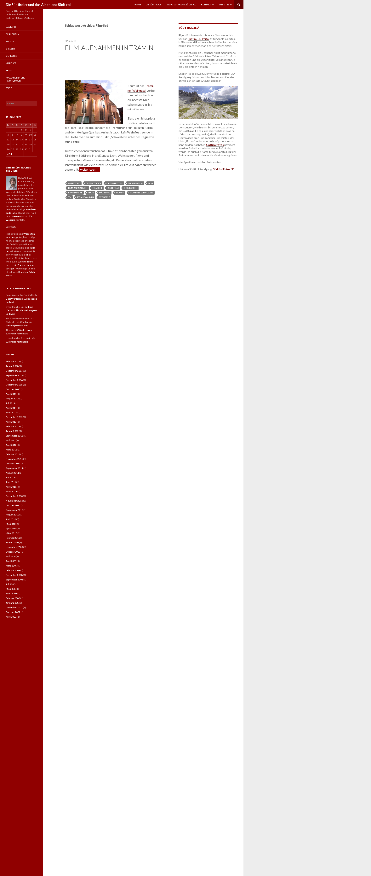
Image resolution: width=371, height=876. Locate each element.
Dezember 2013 (14, 417)
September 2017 (14, 375)
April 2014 (11, 407)
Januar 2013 (12, 431)
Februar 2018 (13, 361)
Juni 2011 (11, 482)
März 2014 (11, 412)
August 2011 (12, 472)
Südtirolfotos (215, 144)
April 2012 (11, 445)
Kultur (10, 41)
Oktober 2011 (13, 463)
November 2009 (14, 547)
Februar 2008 (13, 598)
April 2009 (11, 561)
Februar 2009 (13, 570)
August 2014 (12, 398)
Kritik (9, 70)
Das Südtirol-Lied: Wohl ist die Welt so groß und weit (21, 299)
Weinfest (104, 197)
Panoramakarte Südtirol (181, 4)
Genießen (11, 56)
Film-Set (97, 188)
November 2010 (14, 500)
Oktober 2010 (13, 505)
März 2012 (11, 449)
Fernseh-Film (135, 183)
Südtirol (104, 192)
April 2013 (11, 421)
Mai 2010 (10, 523)
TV (69, 197)
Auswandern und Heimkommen (15, 79)
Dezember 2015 (14, 384)
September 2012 (14, 435)
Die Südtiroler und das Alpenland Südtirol (38, 5)
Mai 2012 (10, 440)
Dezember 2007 (14, 607)
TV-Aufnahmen (85, 197)
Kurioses (11, 63)
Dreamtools (93, 183)
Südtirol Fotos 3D (223, 169)
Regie (91, 192)
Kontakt (206, 4)
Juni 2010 (11, 519)
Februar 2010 (13, 537)
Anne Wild (74, 183)
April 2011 (11, 486)
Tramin (120, 192)
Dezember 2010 (14, 496)
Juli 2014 (10, 403)
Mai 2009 (10, 556)
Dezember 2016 (14, 380)
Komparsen (130, 188)
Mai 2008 (10, 588)
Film (150, 183)
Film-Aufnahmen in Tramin (109, 47)
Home (137, 4)
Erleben (10, 48)
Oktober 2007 (13, 612)
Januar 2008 (12, 602)
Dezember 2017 (14, 370)
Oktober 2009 (13, 551)
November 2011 (14, 458)
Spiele (9, 88)
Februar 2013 (13, 426)
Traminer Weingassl (141, 192)
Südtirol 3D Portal (198, 38)
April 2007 (11, 616)
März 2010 (11, 533)
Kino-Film (113, 188)
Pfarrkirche (75, 192)
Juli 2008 (10, 584)
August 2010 (12, 514)
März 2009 (11, 565)
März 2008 (11, 593)
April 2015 (11, 393)
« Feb (9, 154)
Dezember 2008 (14, 574)
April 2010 (11, 528)
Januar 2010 (12, 542)
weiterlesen (90, 169)
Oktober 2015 (13, 389)
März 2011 (11, 491)
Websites (224, 4)
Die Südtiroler (154, 4)
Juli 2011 (10, 477)
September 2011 (14, 468)
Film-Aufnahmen (77, 188)
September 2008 (14, 579)
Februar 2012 (13, 454)
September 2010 (14, 510)
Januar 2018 (12, 366)
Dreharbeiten (114, 183)
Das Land (70, 40)
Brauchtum (13, 34)
